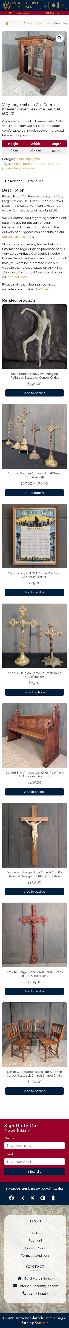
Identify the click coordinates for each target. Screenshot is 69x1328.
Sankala (41, 1323)
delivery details (13, 236)
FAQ (35, 1233)
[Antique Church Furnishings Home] (7, 5)
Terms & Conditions (35, 1255)
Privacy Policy (35, 1248)
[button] (60, 38)
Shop (18, 23)
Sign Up (34, 1172)
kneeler (39, 163)
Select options (34, 493)
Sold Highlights (37, 23)
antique (16, 163)
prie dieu (28, 168)
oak (58, 163)
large (50, 163)
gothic (27, 163)
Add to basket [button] (34, 393)
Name (10, 1138)
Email (10, 1154)
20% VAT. (44, 289)
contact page (18, 277)
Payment (35, 1240)
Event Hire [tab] (36, 181)
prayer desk (11, 168)
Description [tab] (13, 181)
